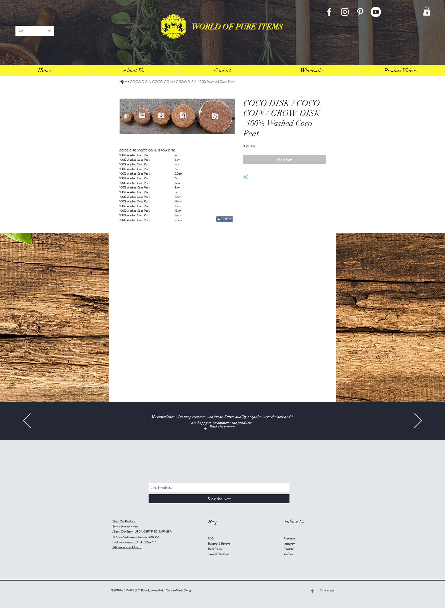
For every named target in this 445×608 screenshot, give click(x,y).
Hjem (123, 81)
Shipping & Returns (219, 543)
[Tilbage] (27, 421)
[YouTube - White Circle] (376, 12)
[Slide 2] (230, 429)
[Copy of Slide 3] (215, 429)
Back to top (327, 590)
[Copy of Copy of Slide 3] (220, 429)
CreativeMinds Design (179, 590)
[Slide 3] (210, 429)
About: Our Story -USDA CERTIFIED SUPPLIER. (142, 531)
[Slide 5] (239, 429)
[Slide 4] (235, 429)
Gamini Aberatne (222, 426)
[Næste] (418, 421)
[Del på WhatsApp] (246, 176)
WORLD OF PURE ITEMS (237, 26)
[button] (427, 11)
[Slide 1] (205, 429)
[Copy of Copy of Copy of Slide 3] (225, 429)
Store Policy (215, 548)
